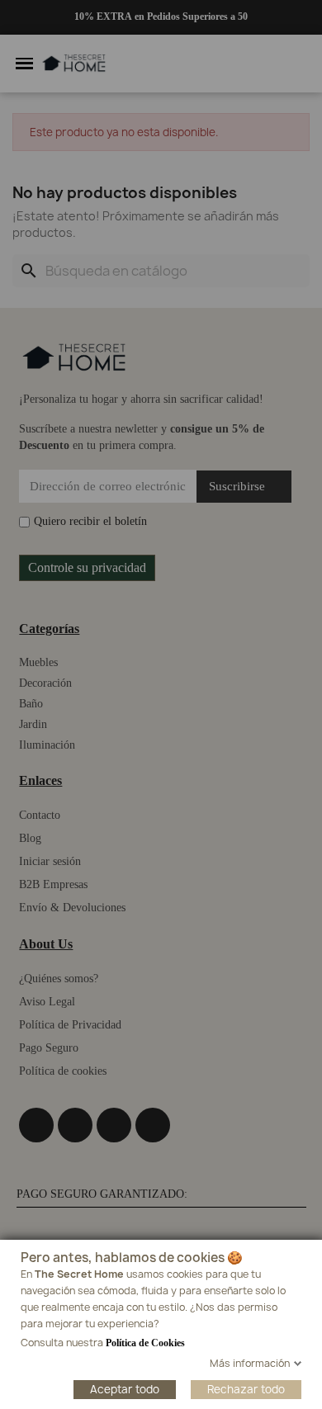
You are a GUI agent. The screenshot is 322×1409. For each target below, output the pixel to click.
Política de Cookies (145, 1343)
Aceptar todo (124, 1389)
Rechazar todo (246, 1389)
